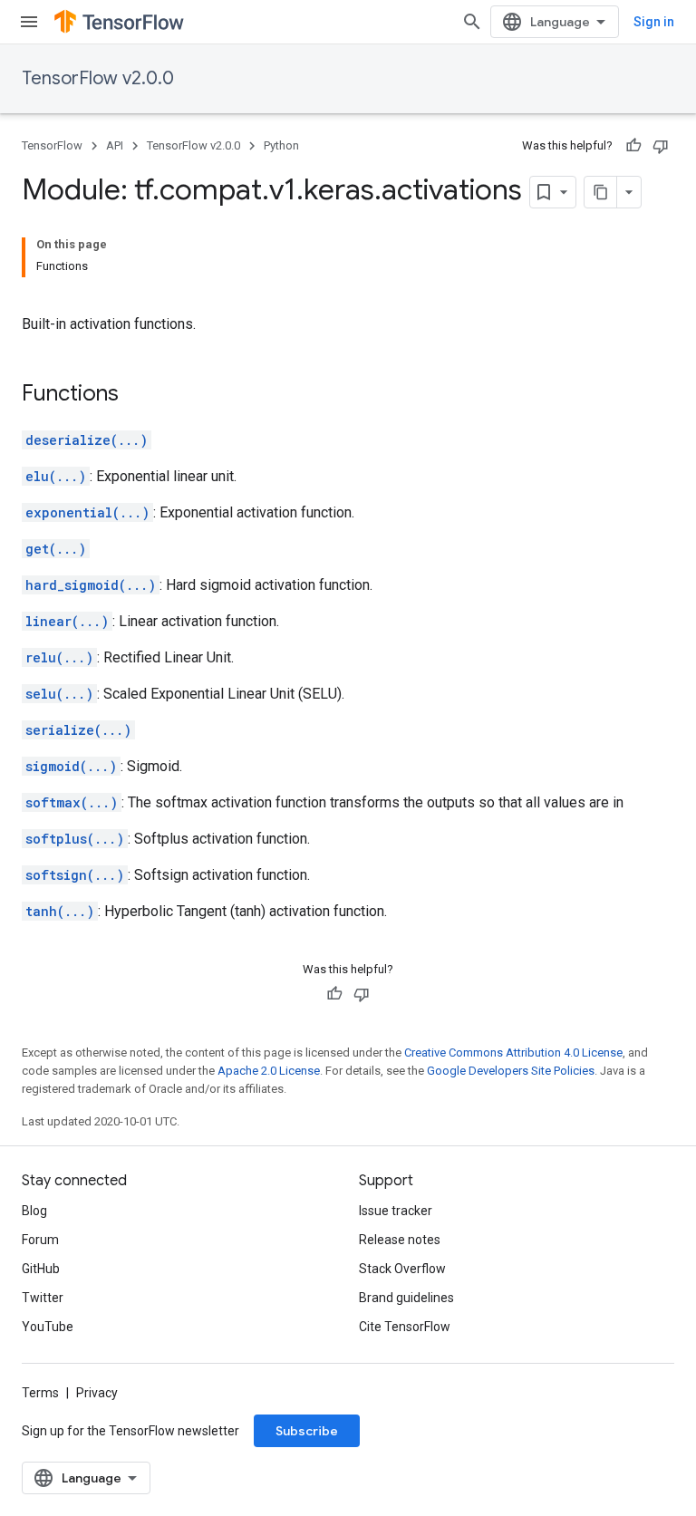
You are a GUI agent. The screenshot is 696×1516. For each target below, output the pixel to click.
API (114, 145)
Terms (40, 1393)
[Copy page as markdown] (601, 192)
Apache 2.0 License (269, 1070)
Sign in (653, 21)
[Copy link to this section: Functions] (137, 395)
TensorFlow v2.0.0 (98, 78)
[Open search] (472, 22)
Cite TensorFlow (404, 1326)
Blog (34, 1210)
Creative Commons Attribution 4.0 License (513, 1052)
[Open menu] (29, 21)
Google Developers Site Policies (510, 1070)
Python (281, 145)
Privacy (97, 1393)
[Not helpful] (660, 145)
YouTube (47, 1326)
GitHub (41, 1268)
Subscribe (307, 1431)
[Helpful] (633, 145)
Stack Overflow (402, 1268)
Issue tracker (395, 1210)
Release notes (399, 1239)
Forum (40, 1239)
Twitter (42, 1297)
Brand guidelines (406, 1297)
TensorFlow (52, 145)
